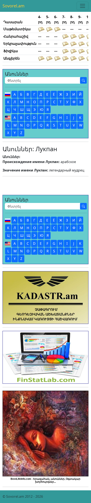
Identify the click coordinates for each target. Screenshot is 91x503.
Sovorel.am (14, 6)
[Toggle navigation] (82, 6)
